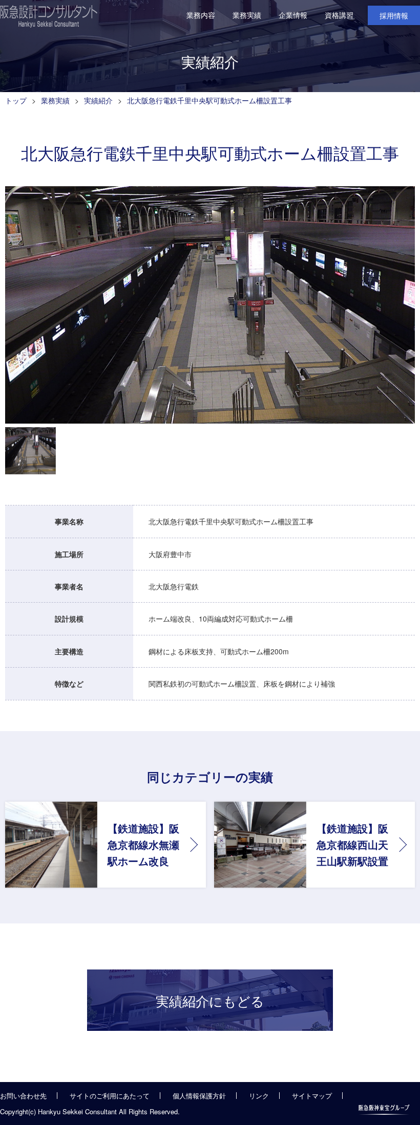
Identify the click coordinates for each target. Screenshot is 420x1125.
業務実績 (247, 15)
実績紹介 (98, 100)
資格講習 (339, 15)
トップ (16, 100)
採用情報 (394, 15)
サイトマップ (312, 1095)
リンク (259, 1095)
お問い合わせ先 (23, 1095)
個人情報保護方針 (199, 1095)
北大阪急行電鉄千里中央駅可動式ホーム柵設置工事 (209, 100)
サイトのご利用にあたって (110, 1095)
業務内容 (200, 15)
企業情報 (293, 15)
